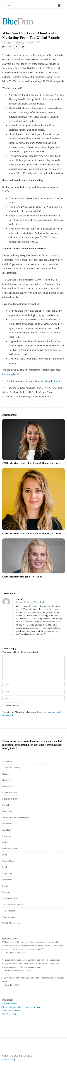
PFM (4, 854)
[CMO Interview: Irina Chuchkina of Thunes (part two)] (33, 499)
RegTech (6, 867)
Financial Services (10, 798)
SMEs (5, 885)
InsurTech (6, 829)
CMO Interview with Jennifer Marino (22, 576)
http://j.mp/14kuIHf (11, 374)
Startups (6, 891)
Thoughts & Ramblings (12, 904)
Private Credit (8, 860)
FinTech (5, 804)
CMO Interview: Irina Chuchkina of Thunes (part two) (31, 533)
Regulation (7, 873)
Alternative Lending (11, 767)
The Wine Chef (9, 1014)
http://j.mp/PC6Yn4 (50, 380)
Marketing (8, 42)
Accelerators (7, 761)
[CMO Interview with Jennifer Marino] (33, 555)
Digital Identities (9, 792)
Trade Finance (8, 910)
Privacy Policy (8, 1059)
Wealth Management (11, 923)
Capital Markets (9, 786)
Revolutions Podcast (11, 1010)
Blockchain (7, 780)
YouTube (20, 42)
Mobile (5, 842)
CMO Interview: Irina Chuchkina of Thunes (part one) (31, 463)
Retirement (7, 879)
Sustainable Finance (11, 898)
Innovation (7, 811)
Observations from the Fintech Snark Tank (21, 1006)
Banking (6, 773)
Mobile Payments (10, 848)
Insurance (6, 823)
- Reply (42, 602)
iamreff (19, 599)
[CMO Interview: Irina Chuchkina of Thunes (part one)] (33, 439)
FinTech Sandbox (10, 1003)
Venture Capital (9, 916)
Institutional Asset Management (16, 817)
